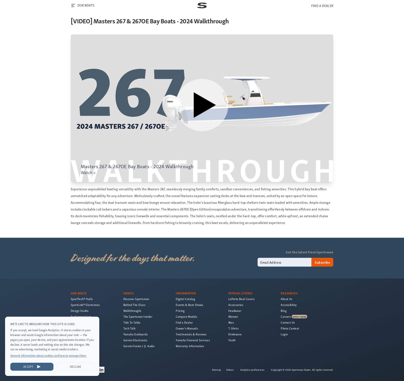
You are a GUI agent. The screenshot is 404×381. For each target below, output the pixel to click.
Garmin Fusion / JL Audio (139, 346)
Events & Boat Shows (189, 305)
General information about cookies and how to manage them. (48, 355)
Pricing (180, 311)
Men (231, 322)
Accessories (235, 305)
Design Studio (79, 311)
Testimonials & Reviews (191, 334)
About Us (286, 299)
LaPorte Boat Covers (241, 299)
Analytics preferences (252, 369)
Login (284, 334)
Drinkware (235, 334)
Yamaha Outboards (135, 334)
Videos (230, 369)
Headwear (234, 311)
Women (233, 317)
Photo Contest (290, 328)
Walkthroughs (132, 311)
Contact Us (288, 322)
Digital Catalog (185, 299)
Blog (284, 311)
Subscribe (322, 262)
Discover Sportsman (136, 299)
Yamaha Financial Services (193, 340)
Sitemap (216, 369)
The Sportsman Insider (137, 317)
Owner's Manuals (187, 328)
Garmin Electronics (135, 340)
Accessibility (289, 305)
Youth (232, 340)
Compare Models (186, 317)
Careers (286, 317)
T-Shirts (233, 328)
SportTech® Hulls (82, 299)
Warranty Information (190, 346)
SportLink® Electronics (85, 305)
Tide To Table (132, 322)
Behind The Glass (134, 305)
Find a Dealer (184, 322)
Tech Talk (129, 328)
